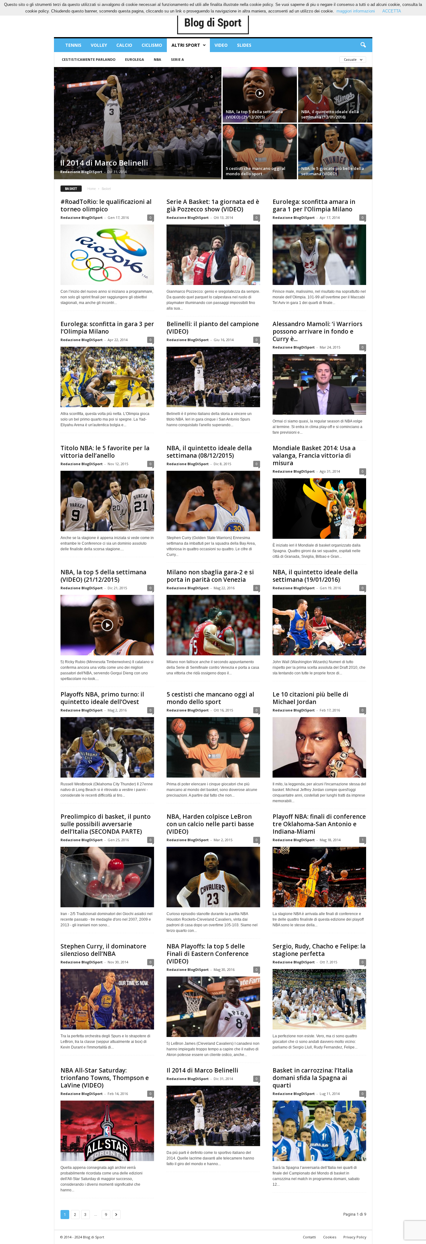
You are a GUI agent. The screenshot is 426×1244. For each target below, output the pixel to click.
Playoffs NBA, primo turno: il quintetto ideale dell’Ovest (102, 698)
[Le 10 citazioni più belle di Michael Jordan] (319, 747)
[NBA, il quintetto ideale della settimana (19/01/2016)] (319, 625)
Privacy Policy (354, 1237)
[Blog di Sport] (213, 23)
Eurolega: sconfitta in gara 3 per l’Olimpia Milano (107, 327)
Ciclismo (152, 45)
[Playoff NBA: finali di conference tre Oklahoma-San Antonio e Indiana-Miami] (319, 877)
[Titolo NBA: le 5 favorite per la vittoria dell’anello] (107, 501)
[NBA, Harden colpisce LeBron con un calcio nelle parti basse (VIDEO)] (213, 877)
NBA (157, 59)
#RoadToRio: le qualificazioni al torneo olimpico (106, 205)
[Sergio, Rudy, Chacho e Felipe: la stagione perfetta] (319, 999)
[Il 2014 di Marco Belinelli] (137, 123)
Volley (99, 45)
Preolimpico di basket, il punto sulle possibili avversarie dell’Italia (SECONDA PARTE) (106, 824)
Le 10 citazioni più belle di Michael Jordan (310, 698)
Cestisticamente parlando (88, 59)
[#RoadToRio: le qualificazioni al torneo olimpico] (107, 254)
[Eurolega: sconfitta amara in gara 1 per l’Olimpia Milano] (319, 254)
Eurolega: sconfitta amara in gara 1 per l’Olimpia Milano (314, 205)
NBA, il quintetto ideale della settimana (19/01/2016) (315, 576)
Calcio (124, 45)
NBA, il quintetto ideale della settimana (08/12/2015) (209, 452)
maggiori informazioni (355, 11)
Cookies (329, 1237)
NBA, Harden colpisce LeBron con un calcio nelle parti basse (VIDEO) (210, 824)
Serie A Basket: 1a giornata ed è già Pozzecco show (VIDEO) (213, 205)
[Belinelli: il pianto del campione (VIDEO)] (213, 377)
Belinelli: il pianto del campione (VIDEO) (213, 327)
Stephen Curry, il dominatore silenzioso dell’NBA (103, 950)
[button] (363, 45)
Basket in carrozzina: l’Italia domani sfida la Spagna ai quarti (313, 1077)
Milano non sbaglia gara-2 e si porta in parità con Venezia (210, 576)
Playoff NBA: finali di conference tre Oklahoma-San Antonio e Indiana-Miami (319, 824)
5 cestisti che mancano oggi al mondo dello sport (210, 698)
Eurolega (134, 59)
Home (91, 188)
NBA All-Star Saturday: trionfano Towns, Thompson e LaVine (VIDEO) (105, 1077)
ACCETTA (391, 11)
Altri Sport (186, 45)
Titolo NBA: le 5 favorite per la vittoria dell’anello (105, 452)
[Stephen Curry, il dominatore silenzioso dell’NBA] (107, 999)
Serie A (177, 59)
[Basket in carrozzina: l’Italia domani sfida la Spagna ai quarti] (319, 1131)
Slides (244, 45)
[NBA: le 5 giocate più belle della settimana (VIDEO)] (335, 151)
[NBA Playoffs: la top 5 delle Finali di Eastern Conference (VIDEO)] (213, 1006)
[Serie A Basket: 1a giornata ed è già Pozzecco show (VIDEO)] (213, 254)
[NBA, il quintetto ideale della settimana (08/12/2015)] (213, 501)
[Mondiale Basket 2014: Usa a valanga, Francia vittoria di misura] (319, 508)
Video (221, 45)
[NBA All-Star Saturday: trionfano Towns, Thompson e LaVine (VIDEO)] (107, 1131)
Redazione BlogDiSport (81, 171)
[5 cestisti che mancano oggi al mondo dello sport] (260, 151)
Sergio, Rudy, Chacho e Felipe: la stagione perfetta (319, 950)
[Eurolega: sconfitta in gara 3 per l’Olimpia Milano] (107, 377)
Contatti (309, 1237)
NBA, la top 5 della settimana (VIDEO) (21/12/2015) (103, 576)
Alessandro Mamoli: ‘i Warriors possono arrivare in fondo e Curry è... (317, 331)
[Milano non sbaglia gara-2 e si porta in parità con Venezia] (213, 625)
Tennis (73, 45)
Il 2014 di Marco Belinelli (202, 1070)
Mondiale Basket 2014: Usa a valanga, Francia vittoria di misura (314, 455)
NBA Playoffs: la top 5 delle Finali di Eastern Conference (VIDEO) (208, 953)
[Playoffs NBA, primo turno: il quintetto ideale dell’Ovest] (107, 747)
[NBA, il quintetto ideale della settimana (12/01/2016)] (335, 95)
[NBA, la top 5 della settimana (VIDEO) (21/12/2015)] (260, 95)
